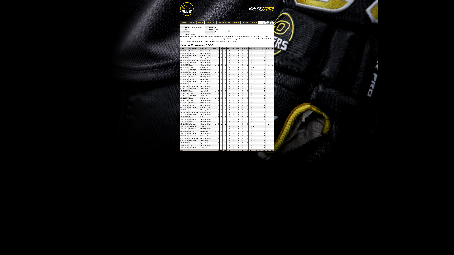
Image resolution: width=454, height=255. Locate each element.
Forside (183, 22)
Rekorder (254, 22)
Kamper (200, 22)
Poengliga (192, 22)
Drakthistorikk (210, 22)
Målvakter (236, 22)
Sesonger (245, 22)
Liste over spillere (224, 22)
